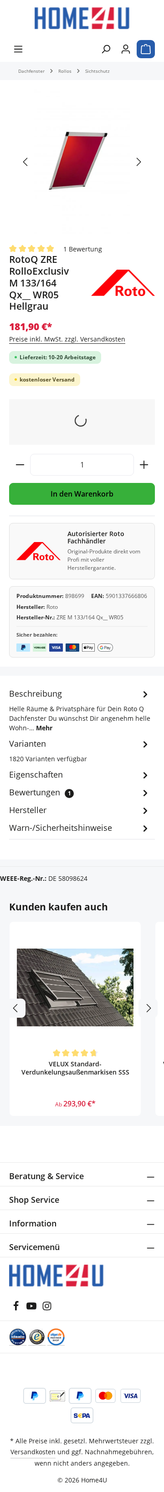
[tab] (79, 710)
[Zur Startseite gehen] (82, 18)
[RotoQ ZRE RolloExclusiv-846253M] (82, 161)
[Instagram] (47, 1308)
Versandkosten (33, 1451)
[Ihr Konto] (126, 49)
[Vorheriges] (26, 161)
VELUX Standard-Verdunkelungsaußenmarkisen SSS (75, 1068)
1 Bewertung (82, 248)
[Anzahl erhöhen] (144, 465)
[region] (82, 162)
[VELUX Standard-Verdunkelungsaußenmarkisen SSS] (75, 987)
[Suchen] (106, 49)
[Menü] (18, 49)
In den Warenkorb (82, 494)
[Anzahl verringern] (20, 465)
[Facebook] (17, 1308)
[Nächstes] (138, 161)
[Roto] (123, 283)
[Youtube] (32, 1308)
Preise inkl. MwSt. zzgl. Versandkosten (67, 339)
